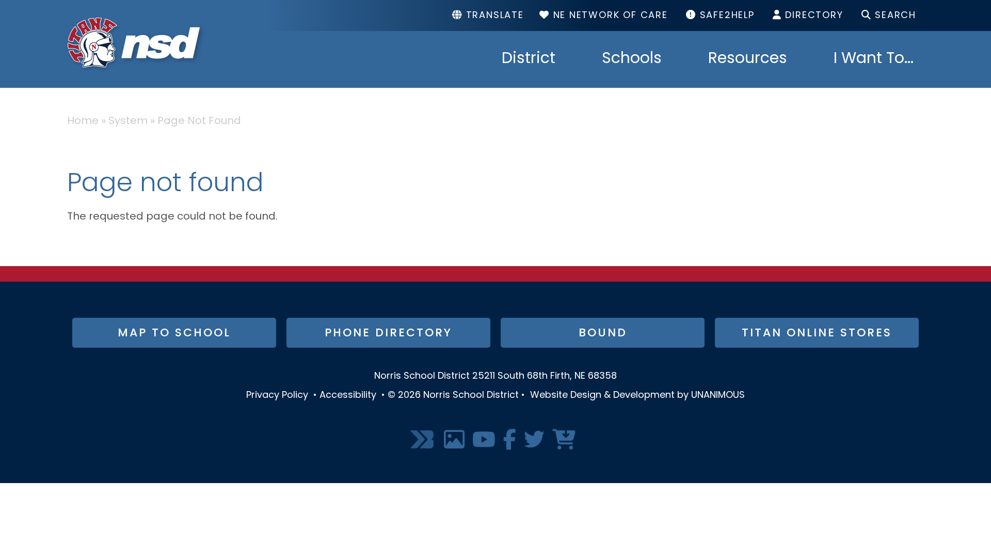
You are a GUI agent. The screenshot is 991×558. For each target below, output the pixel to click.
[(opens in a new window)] (423, 440)
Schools (632, 59)
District (528, 59)
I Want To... (874, 59)
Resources (747, 59)
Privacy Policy (277, 395)
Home (83, 121)
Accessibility (347, 395)
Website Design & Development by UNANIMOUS (637, 395)
